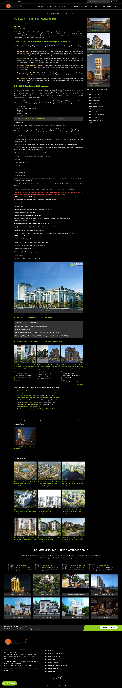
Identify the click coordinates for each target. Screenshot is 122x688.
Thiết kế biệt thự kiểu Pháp (54, 653)
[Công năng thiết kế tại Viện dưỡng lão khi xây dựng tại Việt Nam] (49, 527)
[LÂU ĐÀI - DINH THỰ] (75, 606)
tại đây (79, 90)
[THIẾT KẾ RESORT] (46, 583)
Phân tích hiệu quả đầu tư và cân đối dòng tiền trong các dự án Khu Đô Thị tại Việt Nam (73, 483)
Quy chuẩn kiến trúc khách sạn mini (27, 400)
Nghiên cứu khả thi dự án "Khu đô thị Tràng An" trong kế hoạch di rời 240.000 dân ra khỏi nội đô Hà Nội (24, 483)
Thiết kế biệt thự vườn (52, 656)
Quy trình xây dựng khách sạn (26, 395)
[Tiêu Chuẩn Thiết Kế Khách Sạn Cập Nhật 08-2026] (48, 286)
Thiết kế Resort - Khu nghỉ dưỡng (56, 665)
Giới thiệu (49, 6)
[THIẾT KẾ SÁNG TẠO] (11, 567)
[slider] (17, 26)
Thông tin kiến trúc (25, 486)
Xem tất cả (80, 384)
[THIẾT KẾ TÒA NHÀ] (17, 606)
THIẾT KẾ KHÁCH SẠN (17, 594)
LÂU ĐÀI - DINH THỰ (75, 617)
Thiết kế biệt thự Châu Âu (96, 114)
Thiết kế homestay (94, 97)
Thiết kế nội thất (94, 117)
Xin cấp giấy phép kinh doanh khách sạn (29, 393)
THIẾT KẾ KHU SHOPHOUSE (75, 594)
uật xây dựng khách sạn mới (30, 402)
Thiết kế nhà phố (94, 103)
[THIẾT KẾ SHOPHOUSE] (104, 606)
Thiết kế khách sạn (19, 369)
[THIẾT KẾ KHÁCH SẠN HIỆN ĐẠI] (104, 583)
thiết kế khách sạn (49, 42)
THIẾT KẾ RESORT (46, 594)
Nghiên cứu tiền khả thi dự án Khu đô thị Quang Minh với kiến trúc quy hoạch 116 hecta (49, 483)
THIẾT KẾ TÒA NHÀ (17, 617)
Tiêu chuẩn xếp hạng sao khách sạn (27, 390)
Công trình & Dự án (60, 6)
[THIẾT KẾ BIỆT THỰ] (46, 606)
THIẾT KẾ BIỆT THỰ (46, 617)
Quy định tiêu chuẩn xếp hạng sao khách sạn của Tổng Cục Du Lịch (37, 409)
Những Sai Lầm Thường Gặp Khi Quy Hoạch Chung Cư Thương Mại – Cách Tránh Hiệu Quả (25, 539)
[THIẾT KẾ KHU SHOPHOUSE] (75, 583)
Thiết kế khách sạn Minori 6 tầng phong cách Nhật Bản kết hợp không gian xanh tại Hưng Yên (72, 366)
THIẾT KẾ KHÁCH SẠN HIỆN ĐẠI (104, 594)
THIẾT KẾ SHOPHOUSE (104, 617)
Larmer (73, 686)
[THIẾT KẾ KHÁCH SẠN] (17, 583)
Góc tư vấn (88, 6)
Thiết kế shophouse (95, 111)
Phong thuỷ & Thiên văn (103, 6)
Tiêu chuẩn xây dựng (68, 14)
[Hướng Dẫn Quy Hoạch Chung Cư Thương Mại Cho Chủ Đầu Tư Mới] (73, 499)
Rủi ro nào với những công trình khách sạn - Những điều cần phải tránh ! (38, 397)
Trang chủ (39, 6)
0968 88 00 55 (109, 627)
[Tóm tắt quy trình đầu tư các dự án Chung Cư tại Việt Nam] (49, 499)
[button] (81, 363)
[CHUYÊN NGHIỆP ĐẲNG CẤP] (65, 567)
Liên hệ (115, 6)
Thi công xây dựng (76, 6)
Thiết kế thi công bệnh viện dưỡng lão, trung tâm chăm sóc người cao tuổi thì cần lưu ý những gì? (73, 539)
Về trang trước (24, 420)
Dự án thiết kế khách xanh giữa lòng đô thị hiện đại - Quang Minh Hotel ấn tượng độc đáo (25, 366)
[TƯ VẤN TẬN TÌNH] (38, 567)
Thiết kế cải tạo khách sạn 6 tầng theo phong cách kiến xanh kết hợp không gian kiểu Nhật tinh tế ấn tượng (48, 366)
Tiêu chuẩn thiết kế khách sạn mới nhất (28, 406)
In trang (39, 420)
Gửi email (33, 420)
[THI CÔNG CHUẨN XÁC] (92, 567)
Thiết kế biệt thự (94, 94)
